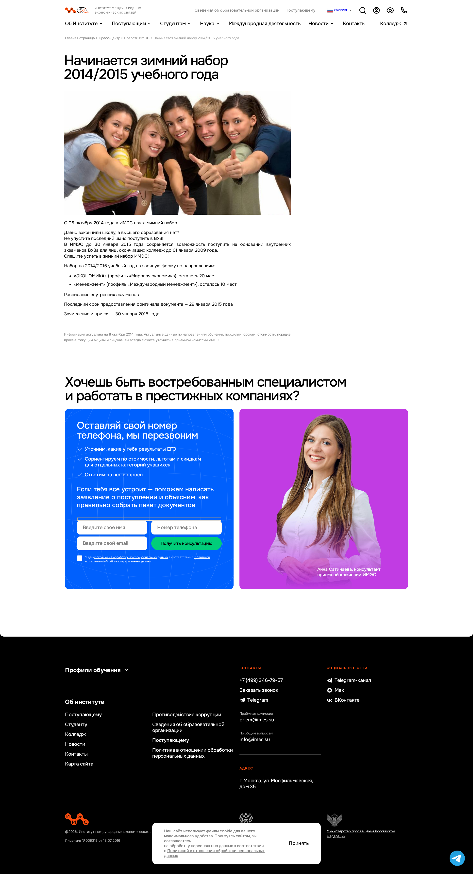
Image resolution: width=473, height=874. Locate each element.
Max (339, 690)
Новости (318, 23)
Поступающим (129, 23)
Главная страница (80, 38)
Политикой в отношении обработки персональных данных (147, 559)
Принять (299, 843)
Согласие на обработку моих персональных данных (131, 557)
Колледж (390, 23)
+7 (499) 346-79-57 (261, 680)
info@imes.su (254, 740)
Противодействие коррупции (186, 715)
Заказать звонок (258, 690)
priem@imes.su (256, 720)
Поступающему (300, 10)
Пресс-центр (109, 38)
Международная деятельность (265, 23)
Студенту (76, 725)
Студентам (173, 23)
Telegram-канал (353, 680)
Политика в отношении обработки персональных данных (192, 753)
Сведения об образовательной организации (237, 10)
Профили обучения (93, 670)
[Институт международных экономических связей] (111, 10)
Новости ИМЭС (137, 38)
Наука (207, 23)
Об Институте (81, 23)
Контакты (354, 23)
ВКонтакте (347, 700)
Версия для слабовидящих (390, 10)
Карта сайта (79, 764)
